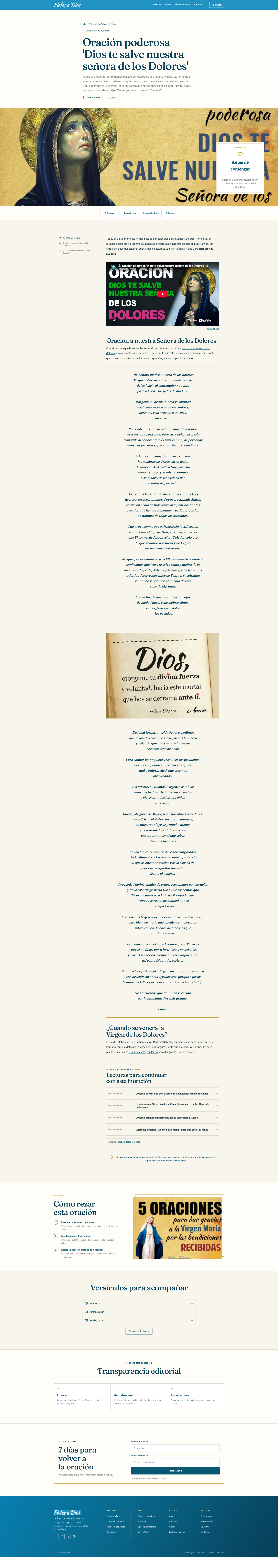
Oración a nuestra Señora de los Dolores (76, 244)
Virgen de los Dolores (98, 24)
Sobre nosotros (207, 1516)
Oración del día (113, 1516)
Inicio (85, 24)
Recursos (198, 4)
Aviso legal (189, 1552)
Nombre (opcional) (139, 1441)
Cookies (211, 1552)
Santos (168, 4)
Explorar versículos (137, 1331)
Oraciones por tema (115, 1521)
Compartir (112, 97)
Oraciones (156, 4)
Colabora (205, 1526)
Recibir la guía (175, 1470)
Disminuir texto (130, 213)
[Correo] (74, 1536)
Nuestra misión (207, 1521)
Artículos (173, 1521)
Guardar (171, 213)
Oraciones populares (116, 1526)
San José (142, 1521)
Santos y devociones (147, 1516)
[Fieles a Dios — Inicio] (68, 5)
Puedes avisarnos (178, 1400)
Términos (220, 1552)
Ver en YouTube (213, 328)
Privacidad (200, 1552)
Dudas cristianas (182, 4)
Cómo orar (111, 1532)
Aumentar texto (152, 213)
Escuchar (110, 213)
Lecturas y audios (177, 1532)
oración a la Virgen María (143, 1052)
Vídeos (172, 1526)
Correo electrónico (139, 1455)
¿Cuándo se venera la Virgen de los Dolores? (77, 251)
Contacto (205, 1532)
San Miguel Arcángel (147, 1526)
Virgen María (143, 1532)
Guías (171, 1516)
